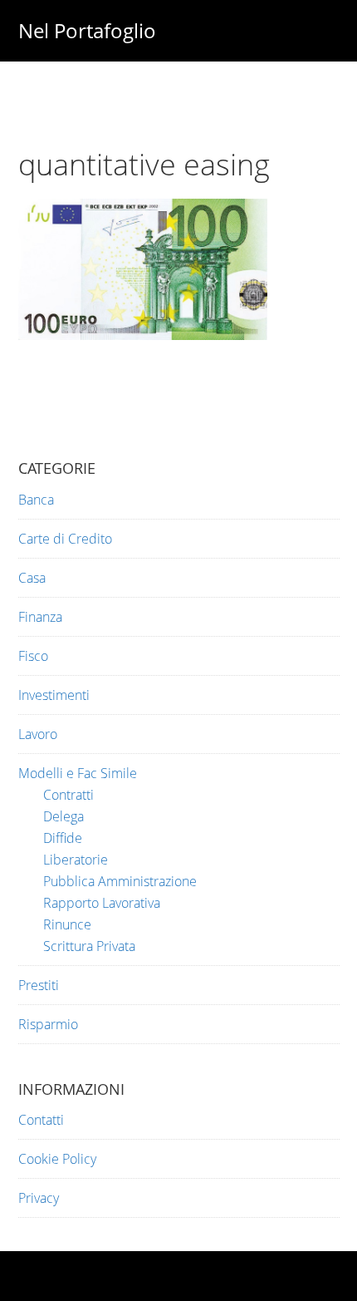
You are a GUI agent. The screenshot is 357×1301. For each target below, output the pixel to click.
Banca (36, 499)
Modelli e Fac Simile (77, 773)
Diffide (62, 838)
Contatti (41, 1120)
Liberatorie (75, 859)
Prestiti (38, 985)
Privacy (38, 1198)
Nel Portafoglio (87, 30)
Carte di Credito (65, 539)
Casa (32, 578)
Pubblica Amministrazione (120, 881)
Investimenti (54, 695)
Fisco (33, 656)
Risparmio (48, 1024)
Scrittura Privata (89, 946)
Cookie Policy (57, 1159)
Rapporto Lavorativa (101, 903)
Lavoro (37, 734)
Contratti (68, 795)
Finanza (40, 617)
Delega (63, 816)
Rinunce (67, 924)
